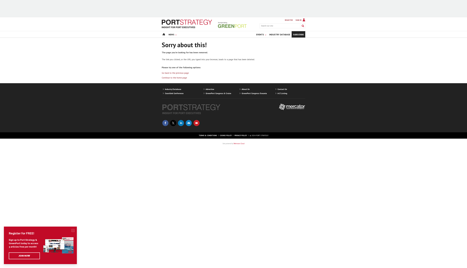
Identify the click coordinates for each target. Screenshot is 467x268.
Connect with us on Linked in (181, 123)
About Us (246, 89)
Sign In (298, 20)
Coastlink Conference (174, 93)
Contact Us (282, 89)
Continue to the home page (174, 77)
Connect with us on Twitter (173, 123)
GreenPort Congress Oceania (254, 93)
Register (289, 20)
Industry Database (173, 89)
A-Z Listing (282, 93)
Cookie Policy (226, 135)
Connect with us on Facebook (165, 123)
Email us (189, 123)
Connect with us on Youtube (196, 123)
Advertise (210, 89)
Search (303, 26)
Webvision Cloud (239, 143)
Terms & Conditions (208, 135)
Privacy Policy (240, 135)
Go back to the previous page (175, 73)
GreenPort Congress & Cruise (218, 93)
